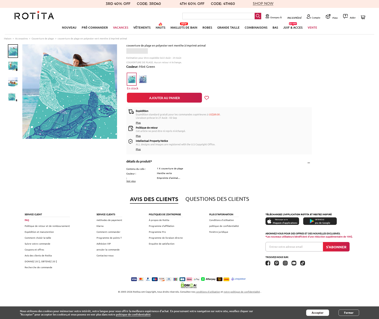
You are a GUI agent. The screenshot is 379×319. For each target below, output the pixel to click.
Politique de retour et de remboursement (47, 225)
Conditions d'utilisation (221, 220)
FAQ (27, 220)
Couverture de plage (43, 38)
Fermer (349, 312)
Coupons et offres (34, 249)
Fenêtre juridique (218, 231)
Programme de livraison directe (166, 237)
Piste (335, 17)
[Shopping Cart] (363, 17)
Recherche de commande (38, 267)
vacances (120, 27)
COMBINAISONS (256, 27)
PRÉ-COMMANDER (95, 27)
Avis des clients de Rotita (38, 255)
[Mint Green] (132, 79)
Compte (316, 17)
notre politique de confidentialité (242, 291)
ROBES (207, 27)
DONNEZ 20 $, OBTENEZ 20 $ (41, 261)
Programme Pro (157, 231)
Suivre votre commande (37, 243)
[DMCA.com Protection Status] (189, 285)
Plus (138, 122)
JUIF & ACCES (293, 27)
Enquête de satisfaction (161, 243)
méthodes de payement (109, 220)
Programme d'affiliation (161, 225)
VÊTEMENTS (142, 27)
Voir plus (131, 181)
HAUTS (160, 27)
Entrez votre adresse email (286, 246)
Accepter (318, 312)
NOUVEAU (69, 27)
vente (312, 27)
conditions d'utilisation (208, 291)
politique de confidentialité (224, 225)
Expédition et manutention (39, 231)
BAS (275, 27)
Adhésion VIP (104, 243)
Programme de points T (109, 237)
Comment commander (108, 231)
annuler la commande (108, 249)
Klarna (100, 225)
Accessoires (21, 38)
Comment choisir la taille (38, 237)
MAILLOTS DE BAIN (184, 27)
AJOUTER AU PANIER (164, 98)
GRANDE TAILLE (228, 27)
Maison (7, 38)
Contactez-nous (105, 255)
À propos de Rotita (159, 220)
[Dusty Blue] (143, 79)
